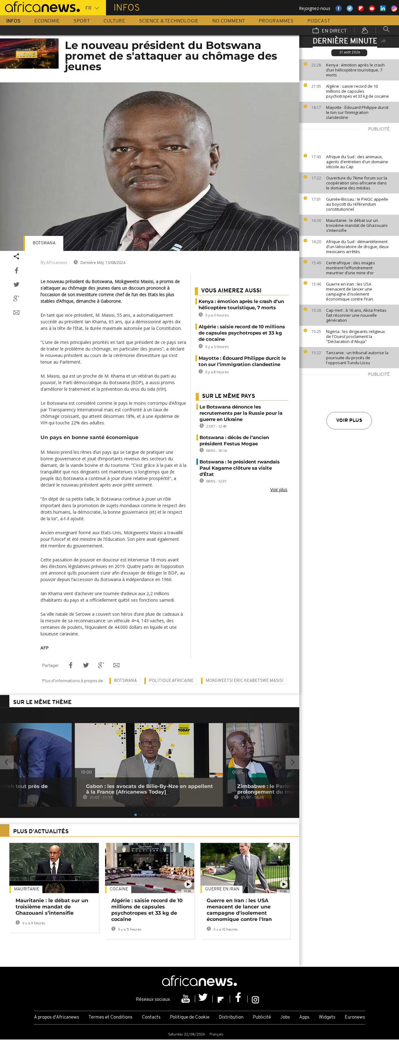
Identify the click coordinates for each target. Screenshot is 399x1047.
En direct (333, 31)
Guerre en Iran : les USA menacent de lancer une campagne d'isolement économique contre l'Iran (349, 291)
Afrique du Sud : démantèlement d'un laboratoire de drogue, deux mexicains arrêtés (357, 246)
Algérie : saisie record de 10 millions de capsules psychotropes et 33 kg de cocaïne (357, 91)
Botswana (44, 243)
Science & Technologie (169, 21)
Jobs (285, 1017)
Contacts (151, 1017)
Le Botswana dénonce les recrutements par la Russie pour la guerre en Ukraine (241, 413)
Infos (13, 21)
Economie (47, 21)
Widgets (327, 1017)
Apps (304, 1017)
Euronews (355, 1017)
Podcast (318, 21)
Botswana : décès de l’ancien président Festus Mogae (234, 440)
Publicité (262, 1017)
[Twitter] (204, 999)
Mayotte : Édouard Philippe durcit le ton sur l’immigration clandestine (357, 112)
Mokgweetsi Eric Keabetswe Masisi (244, 680)
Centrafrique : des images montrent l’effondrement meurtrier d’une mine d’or (350, 267)
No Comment (228, 21)
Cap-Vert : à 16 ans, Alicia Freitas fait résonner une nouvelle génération (356, 315)
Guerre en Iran (222, 889)
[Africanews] (40, 6)
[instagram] (255, 999)
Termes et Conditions (110, 1017)
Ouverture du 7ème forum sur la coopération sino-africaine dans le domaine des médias (356, 182)
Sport (82, 21)
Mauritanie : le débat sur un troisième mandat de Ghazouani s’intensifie (356, 225)
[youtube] (186, 999)
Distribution (231, 1017)
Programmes (276, 21)
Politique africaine (171, 680)
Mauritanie (26, 889)
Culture (114, 21)
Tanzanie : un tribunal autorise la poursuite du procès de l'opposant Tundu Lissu (357, 357)
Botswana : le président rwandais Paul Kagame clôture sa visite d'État (240, 468)
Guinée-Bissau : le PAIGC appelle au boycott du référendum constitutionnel (357, 204)
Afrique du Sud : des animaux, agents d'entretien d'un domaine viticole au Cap (357, 161)
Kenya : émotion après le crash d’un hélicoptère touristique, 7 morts (355, 69)
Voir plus (349, 420)
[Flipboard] (221, 999)
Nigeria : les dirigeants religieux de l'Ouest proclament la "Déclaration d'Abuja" (355, 336)
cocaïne (119, 889)
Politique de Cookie (189, 1017)
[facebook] (239, 999)
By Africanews (54, 263)
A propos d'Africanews (56, 1017)
